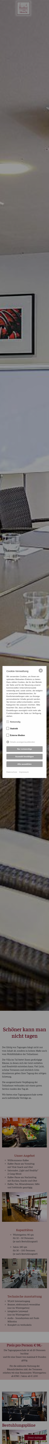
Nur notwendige (24, 749)
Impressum (24, 772)
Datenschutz (11, 772)
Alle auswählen (24, 764)
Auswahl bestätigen (24, 756)
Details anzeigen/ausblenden (22, 742)
